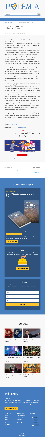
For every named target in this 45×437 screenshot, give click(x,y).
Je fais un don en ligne (22, 268)
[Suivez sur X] (32, 420)
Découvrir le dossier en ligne (14, 233)
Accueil (6, 22)
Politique (10, 22)
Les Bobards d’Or (21, 415)
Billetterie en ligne (22, 155)
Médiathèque (7, 424)
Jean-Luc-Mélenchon (34, 157)
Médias (6, 158)
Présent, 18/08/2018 (12, 124)
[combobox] (21, 14)
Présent (26, 40)
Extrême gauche (26, 157)
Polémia (10, 33)
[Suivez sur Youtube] (33, 425)
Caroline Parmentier (19, 157)
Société (23, 33)
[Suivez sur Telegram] (32, 417)
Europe (6, 419)
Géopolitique (7, 423)
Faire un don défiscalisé (11, 408)
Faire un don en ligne (12, 241)
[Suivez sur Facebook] (32, 422)
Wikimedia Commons (22, 127)
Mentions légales (22, 435)
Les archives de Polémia (22, 425)
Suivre (35, 417)
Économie (7, 421)
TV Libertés (13, 158)
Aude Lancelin (12, 157)
